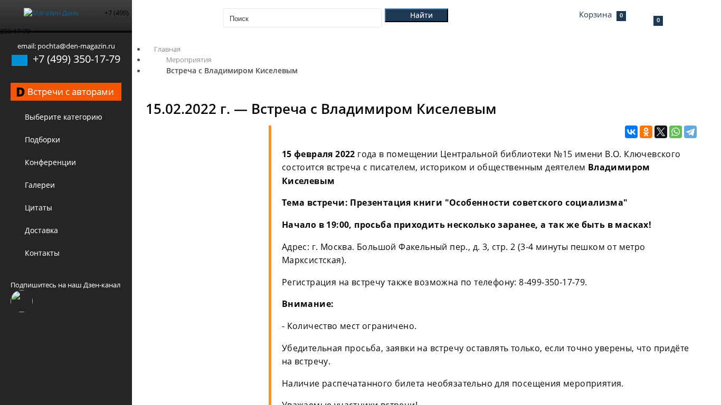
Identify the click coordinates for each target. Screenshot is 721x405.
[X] (660, 132)
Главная (167, 49)
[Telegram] (690, 132)
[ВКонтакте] (631, 132)
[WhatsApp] (675, 132)
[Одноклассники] (646, 132)
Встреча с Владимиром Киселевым (232, 70)
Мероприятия (189, 59)
